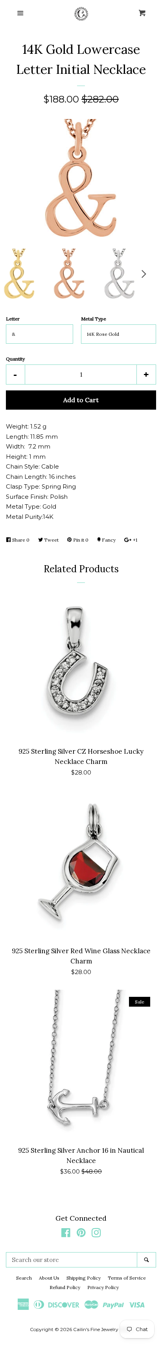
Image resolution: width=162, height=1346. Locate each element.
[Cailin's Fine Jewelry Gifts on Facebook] (66, 1234)
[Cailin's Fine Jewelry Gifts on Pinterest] (81, 1234)
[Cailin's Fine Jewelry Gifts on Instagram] (96, 1234)
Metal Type (93, 319)
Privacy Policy (103, 1287)
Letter (13, 319)
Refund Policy (65, 1287)
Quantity (15, 359)
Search (24, 1278)
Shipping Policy (83, 1278)
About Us (49, 1278)
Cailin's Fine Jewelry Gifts (101, 1329)
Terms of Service (127, 1278)
